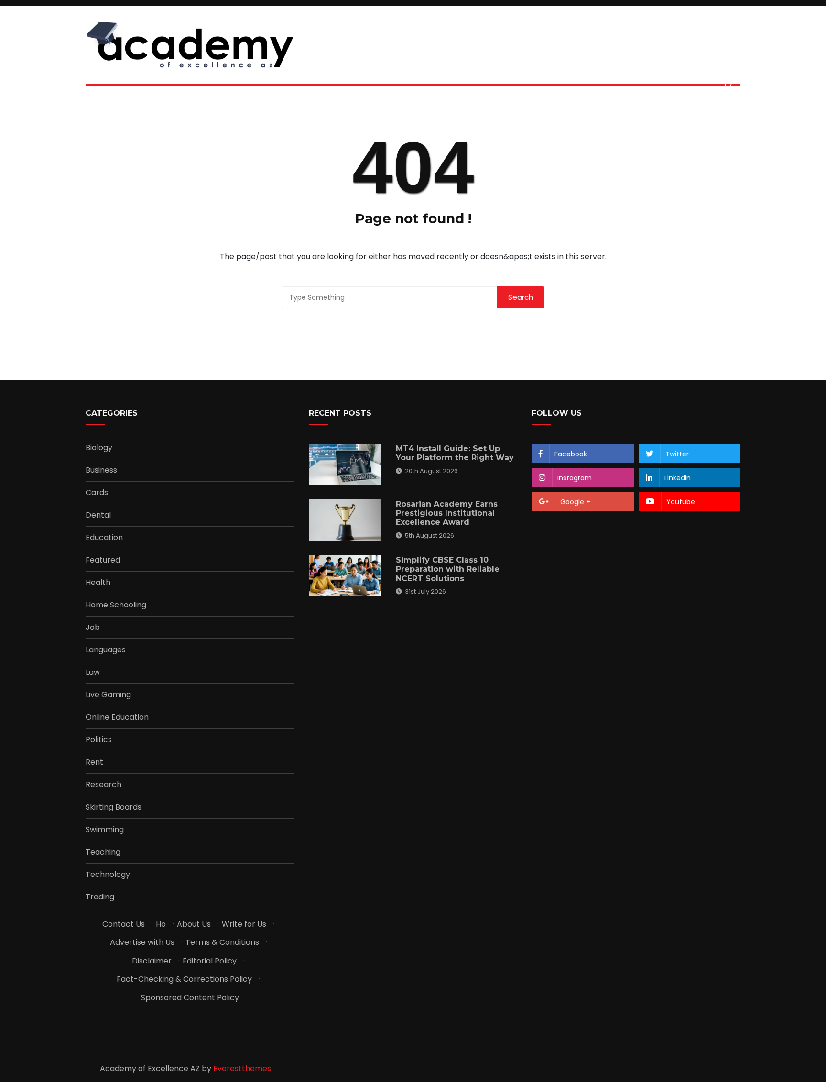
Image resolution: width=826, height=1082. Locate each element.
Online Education (117, 717)
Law (93, 672)
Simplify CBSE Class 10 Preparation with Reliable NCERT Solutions (448, 569)
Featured (103, 560)
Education (104, 537)
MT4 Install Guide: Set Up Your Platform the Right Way (455, 453)
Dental (98, 515)
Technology (108, 874)
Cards (97, 493)
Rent (94, 762)
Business (101, 470)
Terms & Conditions (222, 942)
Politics (99, 740)
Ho (161, 924)
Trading (100, 897)
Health (98, 582)
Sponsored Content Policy (190, 997)
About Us (194, 924)
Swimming (105, 829)
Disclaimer (152, 960)
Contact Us (123, 924)
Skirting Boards (113, 807)
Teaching (103, 852)
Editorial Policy (210, 960)
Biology (99, 448)
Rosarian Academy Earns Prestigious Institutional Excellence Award (447, 513)
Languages (106, 650)
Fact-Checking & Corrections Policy (184, 979)
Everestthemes (242, 1068)
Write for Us (244, 924)
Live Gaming (108, 695)
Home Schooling (116, 605)
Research (103, 785)
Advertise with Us (142, 942)
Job (93, 627)
